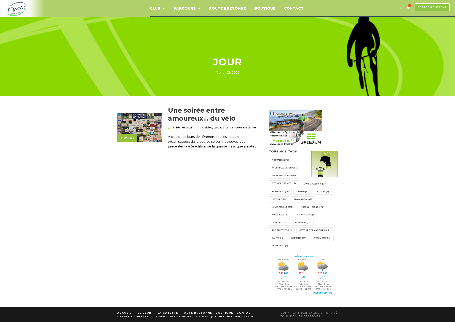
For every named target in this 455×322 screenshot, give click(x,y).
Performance (306, 214)
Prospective (282, 230)
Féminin (302, 191)
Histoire (279, 199)
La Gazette (221, 127)
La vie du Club (282, 207)
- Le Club (143, 312)
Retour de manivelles (314, 230)
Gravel (323, 191)
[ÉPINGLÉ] (139, 128)
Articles (207, 127)
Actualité (280, 160)
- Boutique (223, 312)
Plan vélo (279, 222)
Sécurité (298, 238)
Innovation (303, 199)
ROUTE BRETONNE (227, 8)
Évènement (280, 245)
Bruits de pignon (284, 175)
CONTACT (294, 8)
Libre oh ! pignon (312, 207)
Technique (322, 238)
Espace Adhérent (432, 7)
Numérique (280, 214)
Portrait (303, 222)
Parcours (185, 8)
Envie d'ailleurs (315, 184)
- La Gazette (166, 312)
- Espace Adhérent (134, 316)
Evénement (280, 191)
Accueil (124, 312)
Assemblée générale (285, 168)
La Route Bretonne (243, 127)
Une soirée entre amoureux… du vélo (201, 114)
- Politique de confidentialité (224, 316)
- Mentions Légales (173, 316)
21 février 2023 (182, 127)
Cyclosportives (284, 183)
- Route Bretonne (195, 312)
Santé (277, 238)
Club (155, 8)
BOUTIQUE (264, 8)
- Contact (243, 312)
